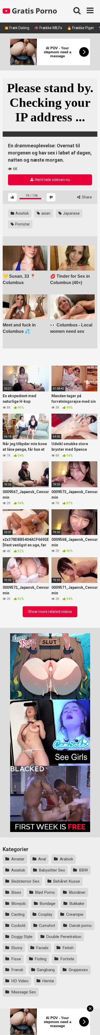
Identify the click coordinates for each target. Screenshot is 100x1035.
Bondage (47, 903)
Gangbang (46, 969)
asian (45, 213)
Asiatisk (22, 213)
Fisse (16, 959)
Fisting (40, 959)
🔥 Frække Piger (80, 28)
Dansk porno (80, 925)
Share (86, 197)
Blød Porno (45, 892)
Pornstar (22, 224)
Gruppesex (78, 969)
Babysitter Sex (52, 870)
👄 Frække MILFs (48, 28)
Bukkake (76, 903)
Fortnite (67, 959)
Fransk (17, 969)
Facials (42, 947)
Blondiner (77, 892)
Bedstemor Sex (25, 881)
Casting (18, 914)
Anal (42, 859)
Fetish (68, 947)
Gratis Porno (33, 11)
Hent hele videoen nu (52, 180)
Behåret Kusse (66, 881)
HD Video (20, 981)
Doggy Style (22, 936)
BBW (83, 870)
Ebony (16, 947)
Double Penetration (63, 936)
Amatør (18, 859)
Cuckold (18, 925)
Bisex (16, 892)
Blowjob (18, 903)
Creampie (74, 914)
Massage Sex (23, 992)
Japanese (71, 213)
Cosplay (45, 914)
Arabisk (66, 859)
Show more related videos (50, 611)
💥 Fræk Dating (16, 28)
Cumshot (47, 925)
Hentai (48, 981)
